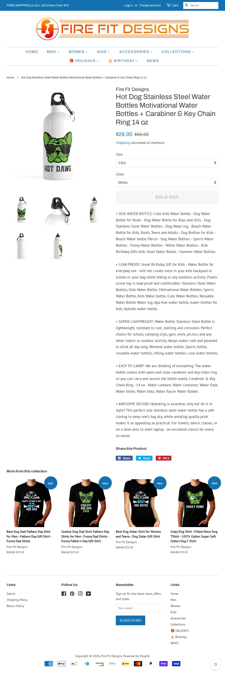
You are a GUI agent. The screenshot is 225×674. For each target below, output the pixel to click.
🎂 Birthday (121, 61)
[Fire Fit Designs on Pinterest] (72, 594)
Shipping (122, 142)
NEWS (153, 61)
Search (11, 593)
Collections (177, 52)
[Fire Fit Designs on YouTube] (88, 594)
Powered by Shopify (136, 656)
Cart (175, 5)
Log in (128, 5)
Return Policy (15, 606)
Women (77, 52)
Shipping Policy (17, 600)
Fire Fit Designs (111, 656)
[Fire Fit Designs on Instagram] (80, 594)
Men (52, 52)
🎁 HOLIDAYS (83, 61)
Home (32, 52)
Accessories (134, 52)
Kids (102, 52)
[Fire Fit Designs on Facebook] (63, 594)
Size (119, 154)
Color (120, 174)
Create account (150, 5)
